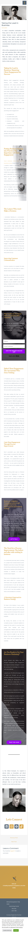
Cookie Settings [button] (7, 930)
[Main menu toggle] (25, 3)
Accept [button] (16, 930)
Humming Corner (14, 906)
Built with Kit (14, 356)
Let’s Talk (14, 910)
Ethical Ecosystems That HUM (13, 903)
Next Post (14, 841)
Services (14, 908)
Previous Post (14, 837)
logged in (12, 851)
